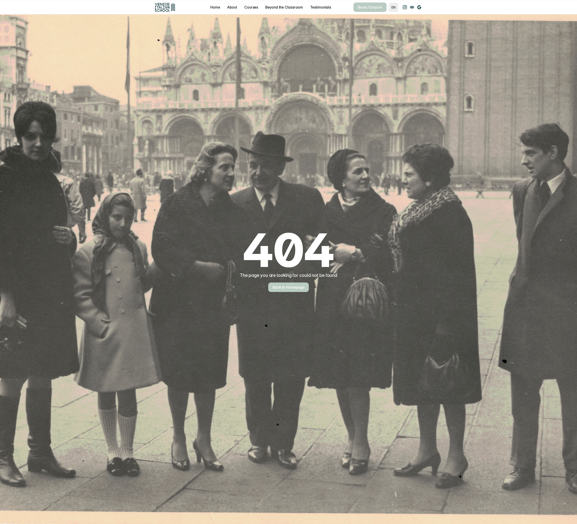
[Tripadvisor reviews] (412, 7)
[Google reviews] (419, 7)
